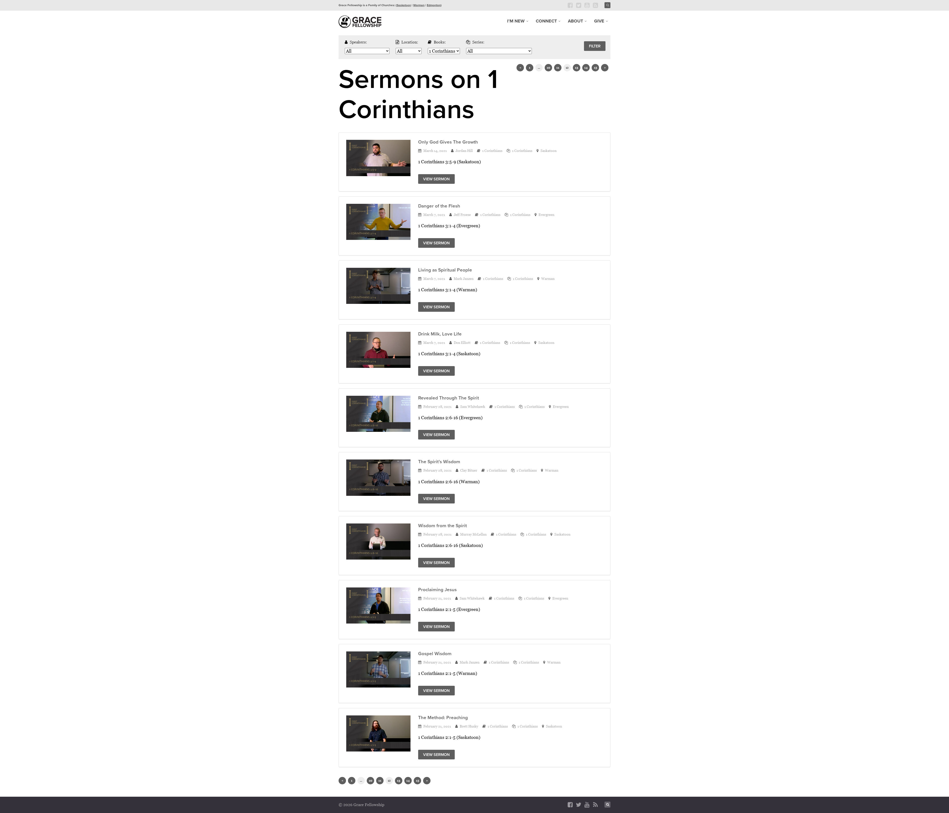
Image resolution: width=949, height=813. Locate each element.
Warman (419, 5)
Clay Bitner (468, 470)
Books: (440, 42)
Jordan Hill (464, 150)
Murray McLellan (473, 534)
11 (557, 67)
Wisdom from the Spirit (442, 525)
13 (576, 67)
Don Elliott (462, 342)
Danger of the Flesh (439, 205)
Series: (478, 42)
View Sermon (436, 179)
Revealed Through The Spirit (448, 397)
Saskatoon (404, 5)
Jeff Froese (462, 214)
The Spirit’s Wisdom (439, 461)
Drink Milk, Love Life (440, 333)
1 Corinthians (492, 150)
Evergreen (546, 214)
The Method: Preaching (443, 717)
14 (586, 67)
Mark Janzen (464, 278)
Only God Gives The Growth (448, 142)
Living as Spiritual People (445, 269)
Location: (409, 42)
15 (595, 67)
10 (548, 67)
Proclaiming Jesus (437, 589)
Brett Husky (469, 726)
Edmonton (434, 5)
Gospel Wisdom (435, 653)
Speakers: (358, 42)
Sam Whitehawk (472, 406)
